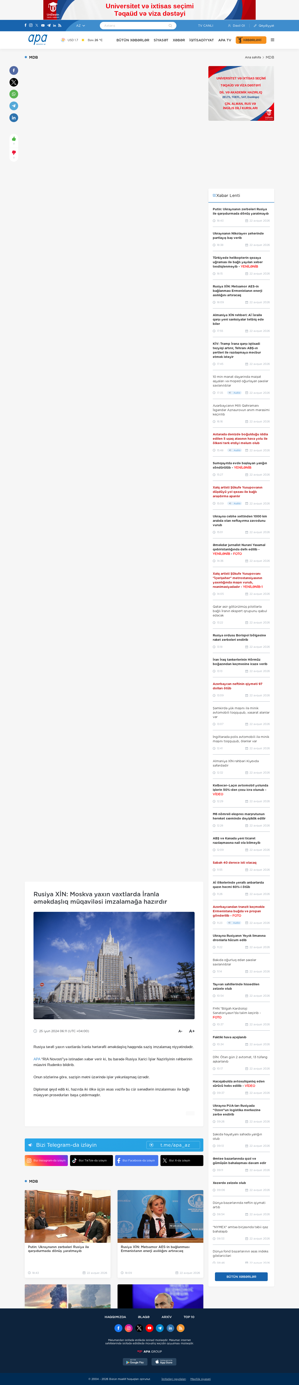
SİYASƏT (161, 40)
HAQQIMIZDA (115, 1317)
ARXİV (167, 1317)
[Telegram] (49, 26)
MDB (270, 57)
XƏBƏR (179, 40)
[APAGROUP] (149, 1351)
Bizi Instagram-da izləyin (49, 1160)
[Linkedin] (54, 26)
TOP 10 (189, 1317)
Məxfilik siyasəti (200, 1379)
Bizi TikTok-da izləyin (93, 1160)
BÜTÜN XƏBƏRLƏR (132, 40)
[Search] (170, 26)
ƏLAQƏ (144, 1317)
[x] (139, 1328)
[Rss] (59, 26)
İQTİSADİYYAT (201, 40)
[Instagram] (31, 25)
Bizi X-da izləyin (179, 1160)
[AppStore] (163, 1362)
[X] (37, 26)
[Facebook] (25, 25)
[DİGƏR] (270, 40)
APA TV (224, 40)
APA (36, 1059)
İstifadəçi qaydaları (174, 1379)
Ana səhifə (253, 57)
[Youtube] (43, 26)
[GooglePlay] (135, 1362)
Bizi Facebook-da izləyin (139, 1160)
